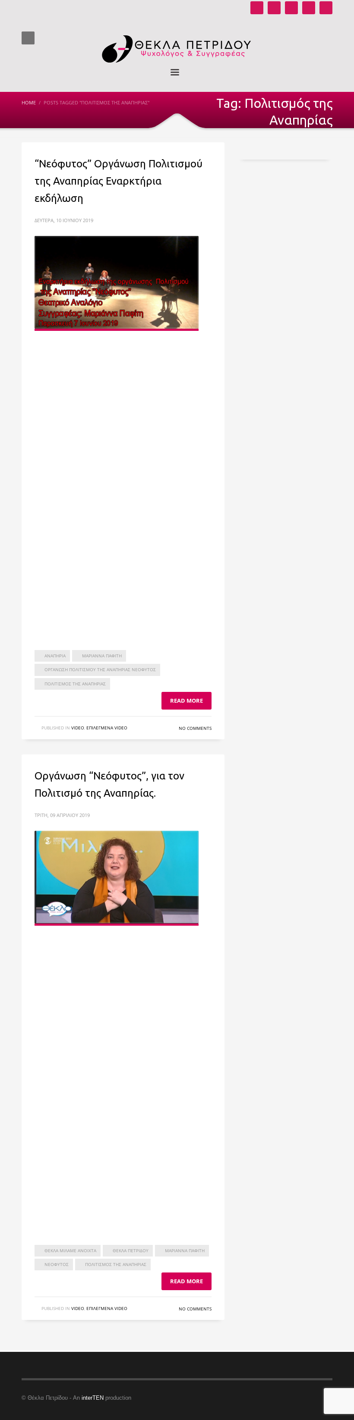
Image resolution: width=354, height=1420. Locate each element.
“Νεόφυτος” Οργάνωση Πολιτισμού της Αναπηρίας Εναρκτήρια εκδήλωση (118, 181)
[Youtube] (256, 7)
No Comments (195, 728)
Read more (186, 700)
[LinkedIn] (325, 7)
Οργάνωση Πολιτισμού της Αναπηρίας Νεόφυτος (100, 669)
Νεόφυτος (56, 1264)
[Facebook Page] (291, 7)
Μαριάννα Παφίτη (102, 656)
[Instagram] (274, 7)
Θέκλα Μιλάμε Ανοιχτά (70, 1250)
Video (77, 728)
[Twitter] (308, 7)
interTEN (93, 1398)
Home (29, 102)
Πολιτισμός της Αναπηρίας (75, 684)
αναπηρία (55, 656)
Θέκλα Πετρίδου (131, 1250)
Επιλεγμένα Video (106, 728)
